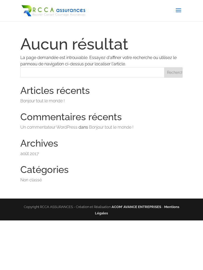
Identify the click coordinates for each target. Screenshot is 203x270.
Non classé (31, 179)
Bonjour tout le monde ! (42, 100)
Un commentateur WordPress (48, 127)
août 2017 (29, 153)
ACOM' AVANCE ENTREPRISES (136, 207)
